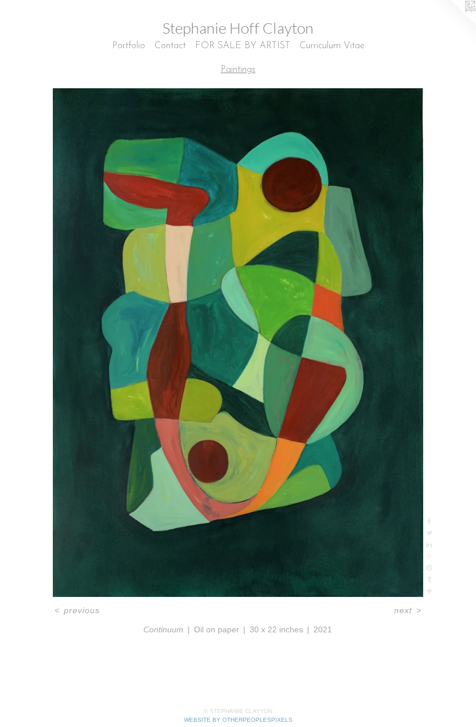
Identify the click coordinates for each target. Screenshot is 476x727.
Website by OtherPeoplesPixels (238, 720)
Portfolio (128, 46)
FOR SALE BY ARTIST (242, 46)
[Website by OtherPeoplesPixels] (453, 23)
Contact (170, 46)
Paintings (238, 69)
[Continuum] (238, 342)
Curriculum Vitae (332, 46)
